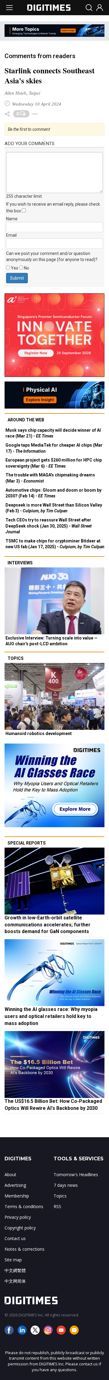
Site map (13, 1260)
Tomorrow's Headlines (76, 1174)
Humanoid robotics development (38, 733)
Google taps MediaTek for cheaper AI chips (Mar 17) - (54, 448)
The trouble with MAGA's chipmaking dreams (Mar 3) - (50, 477)
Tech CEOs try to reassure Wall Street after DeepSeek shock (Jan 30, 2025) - (48, 526)
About (10, 1174)
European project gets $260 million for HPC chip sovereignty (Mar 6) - (53, 463)
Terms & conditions (24, 1206)
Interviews (20, 562)
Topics (16, 658)
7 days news (66, 1185)
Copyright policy (20, 1228)
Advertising (15, 1185)
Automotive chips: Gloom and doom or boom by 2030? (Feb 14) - (53, 493)
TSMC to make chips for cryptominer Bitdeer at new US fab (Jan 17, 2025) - (54, 543)
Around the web (26, 419)
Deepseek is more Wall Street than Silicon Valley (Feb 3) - (53, 508)
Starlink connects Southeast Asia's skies (49, 75)
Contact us (15, 1238)
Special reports (27, 843)
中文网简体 (15, 1281)
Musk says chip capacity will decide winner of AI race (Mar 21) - (53, 433)
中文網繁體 (15, 1270)
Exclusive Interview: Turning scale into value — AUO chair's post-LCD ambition (51, 641)
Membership (17, 1196)
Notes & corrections (25, 1249)
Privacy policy (18, 1217)
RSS (57, 1206)
